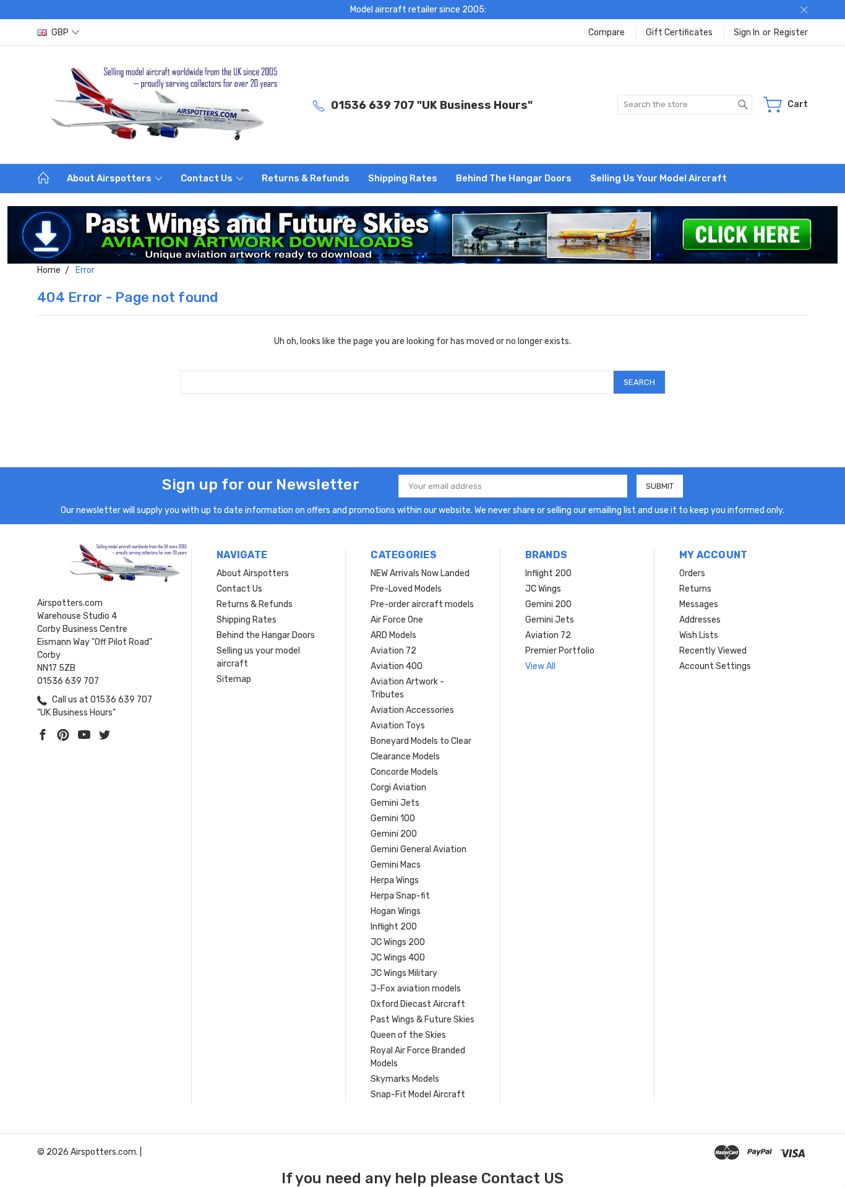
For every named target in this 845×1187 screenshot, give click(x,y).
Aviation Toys (398, 725)
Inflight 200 (394, 927)
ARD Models (393, 635)
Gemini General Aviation (418, 849)
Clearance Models (405, 756)
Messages (698, 604)
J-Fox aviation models (416, 988)
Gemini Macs (396, 865)
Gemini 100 (393, 818)
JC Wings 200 (398, 942)
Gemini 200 (394, 834)
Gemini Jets (395, 803)
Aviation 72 (393, 650)
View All (540, 666)
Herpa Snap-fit (400, 896)
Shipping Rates (402, 178)
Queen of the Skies (408, 1035)
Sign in (747, 32)
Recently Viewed (713, 650)
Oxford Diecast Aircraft (418, 1004)
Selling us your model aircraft (658, 178)
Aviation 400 (396, 666)
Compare (606, 32)
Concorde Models (404, 772)
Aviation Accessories (412, 710)
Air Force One (397, 620)
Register (791, 32)
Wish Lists (698, 635)
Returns (695, 589)
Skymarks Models (405, 1079)
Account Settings (715, 666)
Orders (692, 573)
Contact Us (207, 178)
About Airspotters (110, 178)
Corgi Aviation (398, 787)
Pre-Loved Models (406, 589)
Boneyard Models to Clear (421, 741)
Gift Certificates (679, 32)
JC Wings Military (404, 973)
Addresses (700, 620)
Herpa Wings (395, 880)
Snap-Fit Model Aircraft (418, 1094)
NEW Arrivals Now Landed (420, 573)
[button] (423, 235)
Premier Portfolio (559, 650)
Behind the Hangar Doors (514, 178)
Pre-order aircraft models (422, 604)
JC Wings (543, 589)
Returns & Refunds (306, 178)
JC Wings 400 (398, 957)
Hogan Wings (396, 911)
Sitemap (234, 679)
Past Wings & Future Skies (422, 1019)
